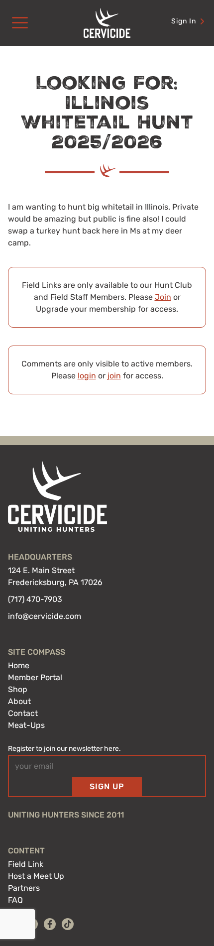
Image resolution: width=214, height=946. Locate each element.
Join (163, 297)
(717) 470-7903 (35, 599)
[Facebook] (50, 924)
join (114, 375)
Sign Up (107, 786)
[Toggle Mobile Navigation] (20, 23)
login (87, 375)
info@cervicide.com (44, 616)
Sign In (183, 21)
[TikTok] (68, 924)
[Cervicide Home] (107, 23)
